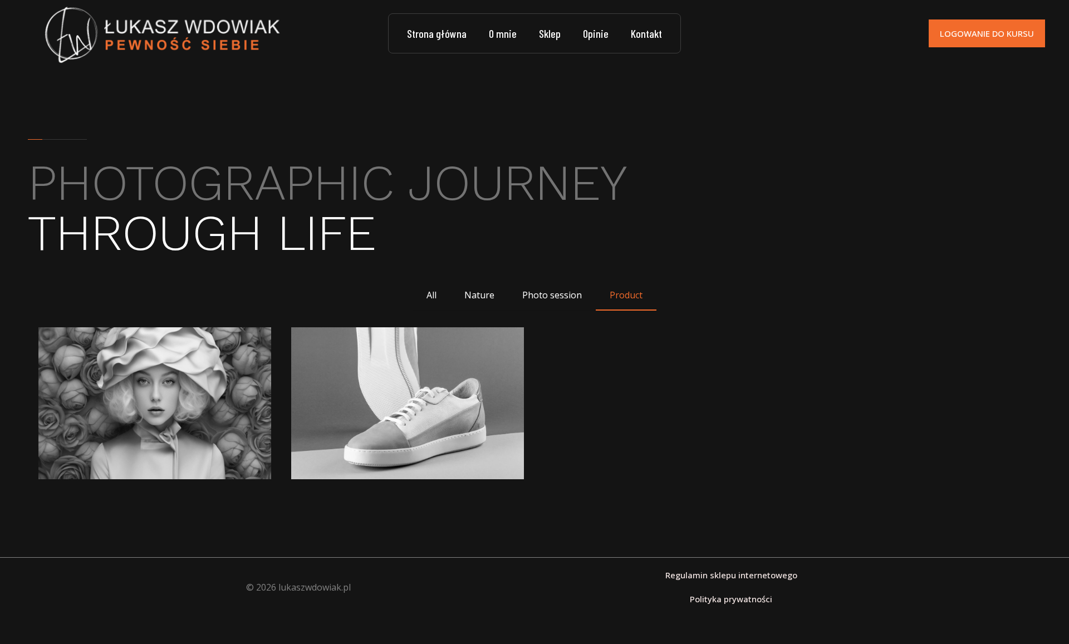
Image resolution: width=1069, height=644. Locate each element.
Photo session (552, 295)
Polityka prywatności (731, 598)
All (431, 295)
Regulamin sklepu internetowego (731, 575)
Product (626, 295)
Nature (479, 295)
